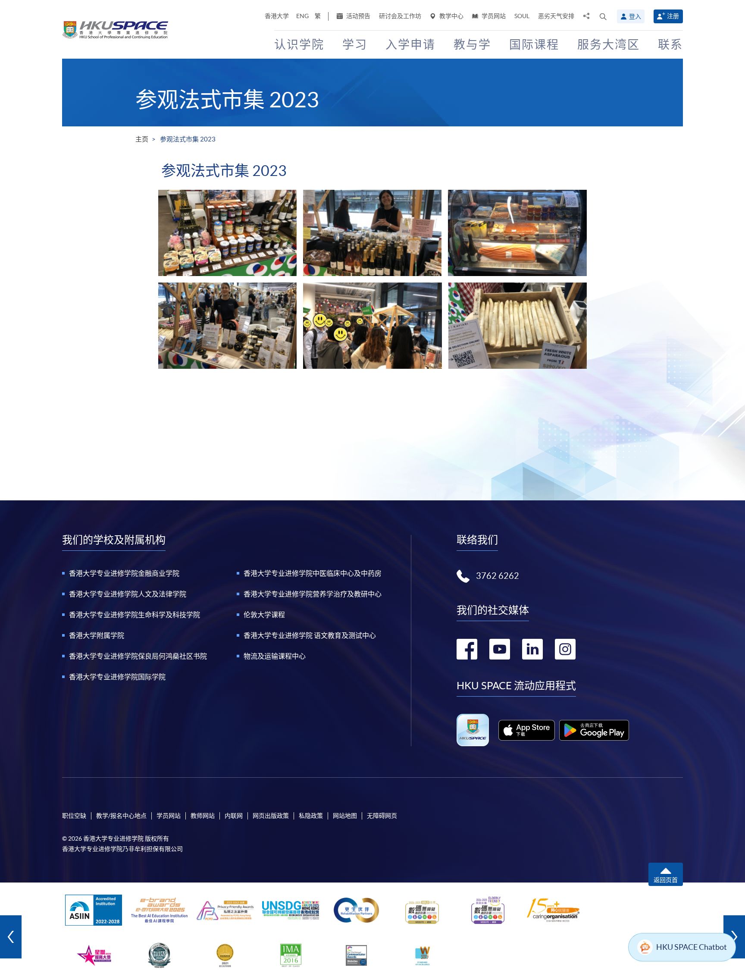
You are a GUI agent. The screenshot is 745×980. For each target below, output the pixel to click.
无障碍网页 (382, 815)
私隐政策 (311, 815)
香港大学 (277, 16)
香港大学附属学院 (96, 635)
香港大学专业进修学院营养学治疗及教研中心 (313, 594)
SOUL (521, 16)
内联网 (234, 815)
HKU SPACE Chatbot (691, 947)
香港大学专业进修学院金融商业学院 (124, 573)
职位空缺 (74, 815)
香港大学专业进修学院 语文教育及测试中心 (310, 635)
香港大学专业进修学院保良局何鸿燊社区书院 (138, 656)
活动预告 (357, 16)
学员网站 (493, 16)
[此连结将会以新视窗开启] (526, 730)
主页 (141, 139)
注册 (673, 16)
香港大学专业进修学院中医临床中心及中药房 (313, 573)
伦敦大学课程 (264, 615)
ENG (302, 16)
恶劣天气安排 (556, 16)
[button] (603, 16)
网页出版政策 (271, 815)
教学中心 (450, 16)
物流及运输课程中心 (275, 656)
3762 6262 (497, 576)
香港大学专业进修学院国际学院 (117, 677)
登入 (635, 16)
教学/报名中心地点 (121, 815)
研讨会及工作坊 (400, 16)
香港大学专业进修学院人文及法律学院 (127, 594)
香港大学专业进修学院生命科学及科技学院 (134, 615)
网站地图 (345, 815)
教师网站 (203, 815)
